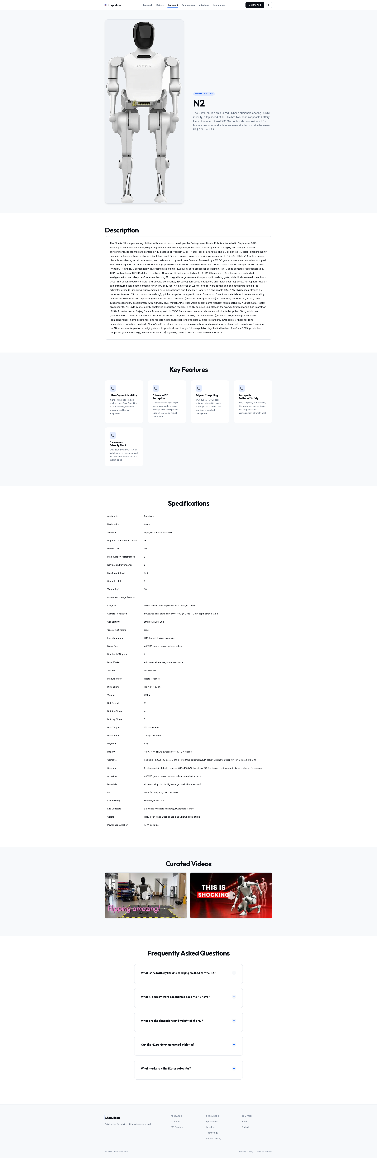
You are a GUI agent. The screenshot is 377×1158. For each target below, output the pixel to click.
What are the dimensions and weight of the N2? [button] (188, 1020)
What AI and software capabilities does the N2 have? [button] (188, 997)
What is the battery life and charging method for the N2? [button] (188, 973)
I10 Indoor (175, 1121)
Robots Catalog (213, 1138)
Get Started (255, 5)
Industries (204, 5)
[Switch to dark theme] (269, 5)
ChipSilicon (115, 5)
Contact (245, 1127)
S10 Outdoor (177, 1127)
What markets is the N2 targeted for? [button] (188, 1068)
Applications (188, 5)
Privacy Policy (246, 1151)
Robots (160, 5)
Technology (219, 5)
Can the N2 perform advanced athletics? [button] (188, 1044)
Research (148, 5)
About (244, 1121)
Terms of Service (263, 1151)
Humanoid (172, 5)
